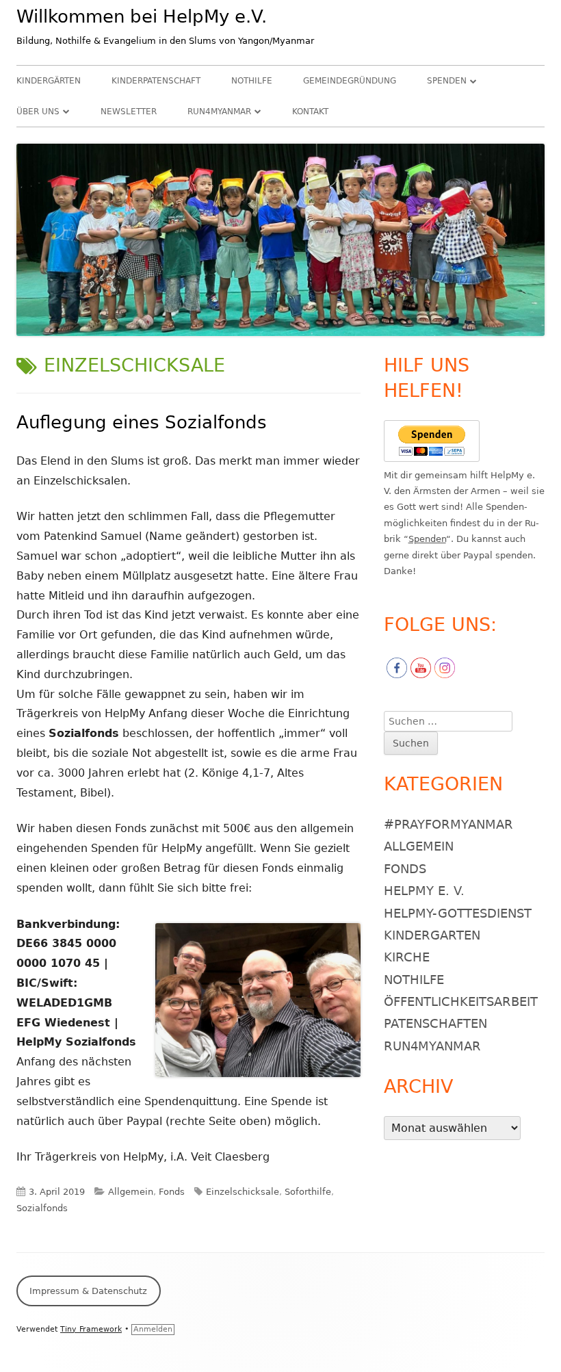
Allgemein (130, 1192)
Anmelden (152, 1329)
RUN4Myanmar (219, 111)
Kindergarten (432, 935)
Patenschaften (435, 1023)
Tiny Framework (91, 1329)
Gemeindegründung (349, 81)
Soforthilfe (308, 1192)
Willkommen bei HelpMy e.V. (141, 16)
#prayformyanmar (448, 824)
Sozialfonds (42, 1208)
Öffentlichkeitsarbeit (461, 1001)
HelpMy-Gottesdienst (458, 913)
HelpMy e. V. (424, 890)
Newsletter (129, 111)
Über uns (38, 111)
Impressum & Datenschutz (88, 1291)
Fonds (172, 1192)
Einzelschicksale (242, 1192)
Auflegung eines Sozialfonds (141, 422)
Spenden (447, 81)
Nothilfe (251, 81)
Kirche (407, 957)
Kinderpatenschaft (156, 81)
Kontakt (310, 111)
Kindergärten (48, 81)
